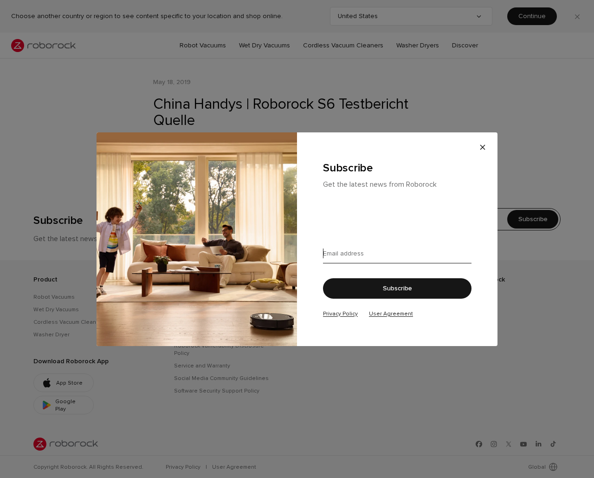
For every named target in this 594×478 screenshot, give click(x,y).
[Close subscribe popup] (482, 147)
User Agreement (391, 313)
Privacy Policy (340, 313)
